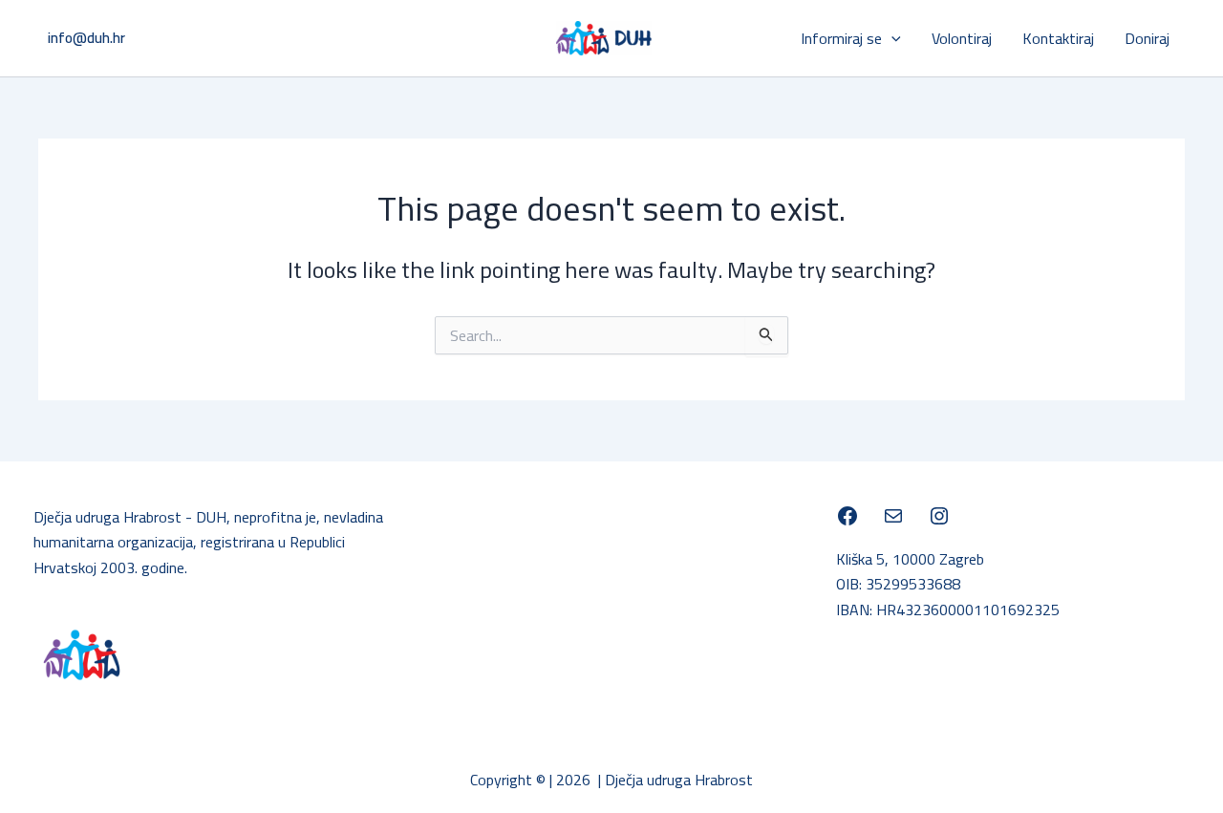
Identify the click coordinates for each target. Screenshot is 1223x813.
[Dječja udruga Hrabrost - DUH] (847, 515)
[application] (891, 38)
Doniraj (1147, 38)
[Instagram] (939, 515)
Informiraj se (841, 38)
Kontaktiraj (1058, 38)
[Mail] (893, 515)
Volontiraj (962, 38)
